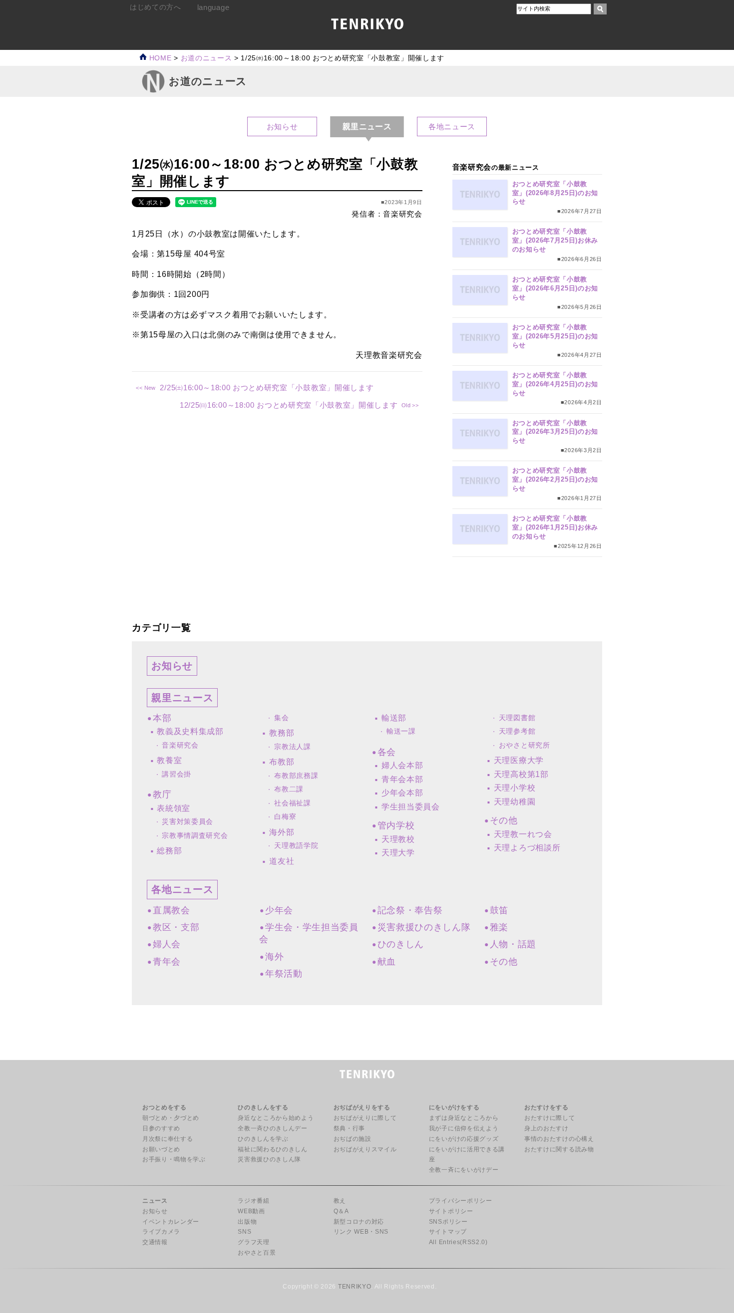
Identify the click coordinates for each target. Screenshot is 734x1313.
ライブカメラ (161, 1231)
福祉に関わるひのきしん (272, 1149)
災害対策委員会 (187, 821)
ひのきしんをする (263, 1107)
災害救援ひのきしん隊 (424, 927)
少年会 (279, 910)
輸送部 (393, 718)
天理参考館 (517, 731)
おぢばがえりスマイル (365, 1149)
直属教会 (171, 910)
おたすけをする (546, 1107)
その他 (504, 820)
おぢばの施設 (352, 1138)
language (213, 7)
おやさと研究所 (524, 745)
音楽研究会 (180, 745)
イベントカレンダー (170, 1221)
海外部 (281, 832)
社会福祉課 (292, 803)
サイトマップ (448, 1231)
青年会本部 (402, 779)
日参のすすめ (161, 1128)
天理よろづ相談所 (527, 847)
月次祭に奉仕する (167, 1138)
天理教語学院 (296, 845)
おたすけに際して (549, 1117)
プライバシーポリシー (460, 1200)
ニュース (155, 1200)
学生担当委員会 (410, 806)
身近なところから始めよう (276, 1117)
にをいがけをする (454, 1107)
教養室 (169, 760)
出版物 (247, 1221)
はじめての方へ (155, 7)
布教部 (281, 762)
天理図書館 (517, 718)
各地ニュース (451, 126)
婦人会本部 (402, 765)
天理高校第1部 (521, 774)
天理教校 (398, 839)
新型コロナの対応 (359, 1221)
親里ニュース (182, 697)
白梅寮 (285, 816)
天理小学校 (514, 788)
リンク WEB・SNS (361, 1231)
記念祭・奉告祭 (409, 910)
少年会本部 (402, 792)
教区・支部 (176, 927)
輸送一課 (401, 731)
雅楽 (499, 927)
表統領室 (173, 808)
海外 (274, 957)
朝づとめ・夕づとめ (170, 1117)
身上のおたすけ (546, 1128)
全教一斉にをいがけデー (463, 1169)
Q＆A (341, 1211)
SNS (244, 1231)
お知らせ (282, 126)
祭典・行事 (349, 1128)
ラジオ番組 (253, 1200)
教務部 (281, 733)
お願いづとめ (161, 1149)
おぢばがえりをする (362, 1107)
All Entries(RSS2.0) (458, 1242)
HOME (159, 58)
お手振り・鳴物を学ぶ (174, 1159)
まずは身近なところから (463, 1117)
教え (340, 1200)
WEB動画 (251, 1211)
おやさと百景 (257, 1252)
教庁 (162, 794)
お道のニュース (206, 58)
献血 (386, 962)
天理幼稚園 (514, 801)
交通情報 (155, 1242)
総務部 (169, 850)
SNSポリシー (448, 1221)
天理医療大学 (519, 760)
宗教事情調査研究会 (195, 835)
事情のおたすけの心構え (559, 1138)
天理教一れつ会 (523, 834)
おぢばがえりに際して (365, 1117)
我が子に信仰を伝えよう (463, 1128)
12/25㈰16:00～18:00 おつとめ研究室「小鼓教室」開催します (288, 405)
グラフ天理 (253, 1242)
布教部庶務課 (296, 776)
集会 (281, 718)
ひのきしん (400, 944)
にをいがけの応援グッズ (463, 1138)
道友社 (281, 861)
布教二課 (289, 789)
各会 (386, 752)
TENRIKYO (354, 1286)
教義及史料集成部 (190, 731)
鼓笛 (499, 910)
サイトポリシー (451, 1211)
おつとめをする (164, 1107)
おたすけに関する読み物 (559, 1149)
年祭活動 (283, 974)
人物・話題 (513, 944)
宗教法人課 (292, 747)
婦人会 (167, 944)
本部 (162, 718)
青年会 (167, 962)
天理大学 (398, 852)
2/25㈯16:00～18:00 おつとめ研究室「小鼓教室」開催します (266, 387)
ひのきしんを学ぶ (263, 1138)
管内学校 (395, 825)
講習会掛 (176, 774)
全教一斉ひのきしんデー (272, 1128)
